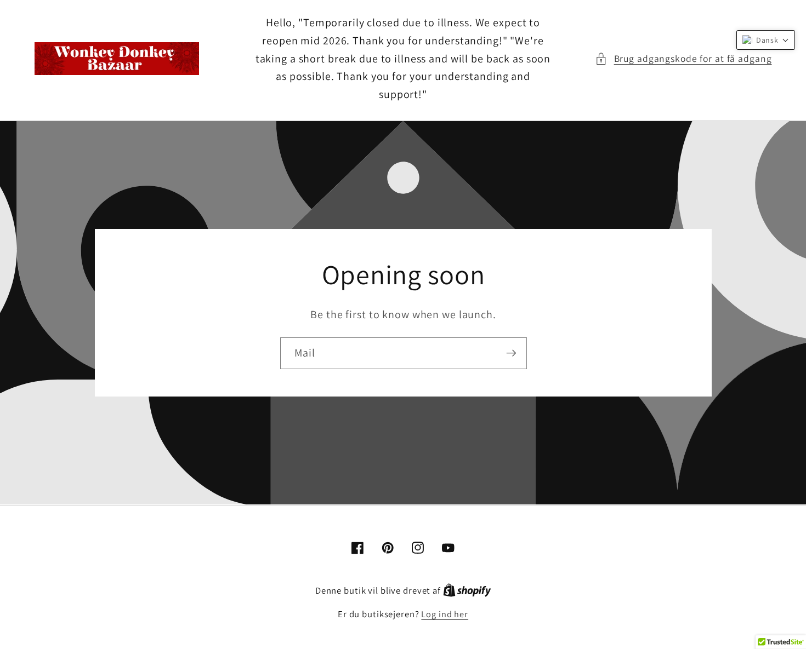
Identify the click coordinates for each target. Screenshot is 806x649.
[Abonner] (511, 353)
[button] (683, 59)
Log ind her (444, 614)
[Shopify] (467, 590)
